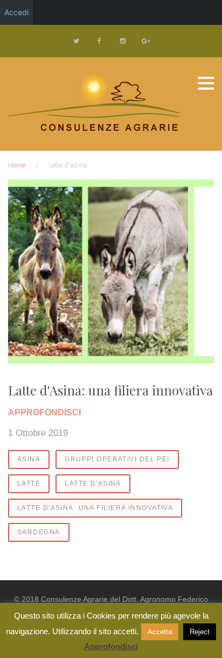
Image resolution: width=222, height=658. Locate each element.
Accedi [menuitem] (16, 12)
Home (16, 165)
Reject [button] (200, 632)
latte (28, 483)
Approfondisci (111, 646)
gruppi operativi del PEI (117, 459)
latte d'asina (93, 483)
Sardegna (38, 532)
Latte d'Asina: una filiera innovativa (110, 390)
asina (28, 459)
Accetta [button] (160, 632)
